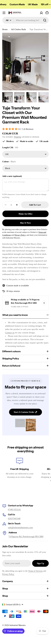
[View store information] (44, 303)
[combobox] (25, 20)
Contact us (9, 333)
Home (5, 29)
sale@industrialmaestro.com (20, 527)
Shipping (17, 137)
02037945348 (14, 518)
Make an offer (26, 214)
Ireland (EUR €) (13, 604)
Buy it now (25, 223)
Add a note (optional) (12, 176)
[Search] (44, 20)
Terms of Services (35, 571)
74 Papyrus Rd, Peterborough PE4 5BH (25, 536)
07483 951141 (14, 509)
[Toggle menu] (4, 12)
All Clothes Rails (18, 29)
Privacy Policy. (8, 574)
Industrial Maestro (17, 625)
